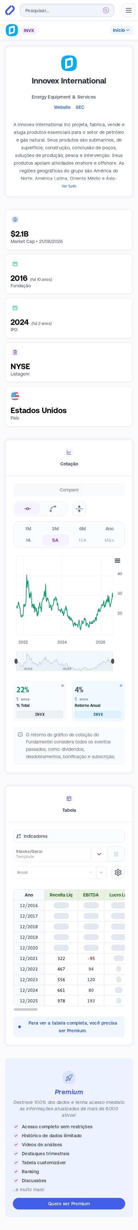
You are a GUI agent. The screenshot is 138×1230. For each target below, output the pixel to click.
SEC (80, 107)
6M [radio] (82, 528)
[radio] (27, 509)
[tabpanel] (69, 634)
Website (62, 107)
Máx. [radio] (110, 540)
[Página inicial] (10, 10)
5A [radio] (55, 540)
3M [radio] (55, 528)
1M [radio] (28, 528)
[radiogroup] (69, 534)
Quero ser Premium (69, 1203)
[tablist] (69, 458)
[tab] (69, 458)
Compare (69, 489)
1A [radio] (28, 540)
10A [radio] (82, 540)
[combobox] (67, 10)
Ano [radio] (110, 528)
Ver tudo (69, 186)
